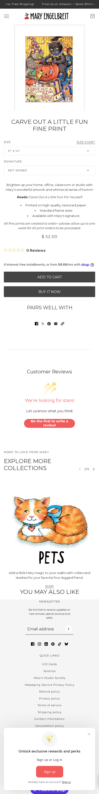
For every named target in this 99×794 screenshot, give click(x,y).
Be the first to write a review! (49, 423)
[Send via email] (55, 323)
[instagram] (39, 644)
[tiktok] (59, 644)
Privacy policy (49, 698)
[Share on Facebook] (36, 323)
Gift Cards (49, 664)
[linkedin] (46, 644)
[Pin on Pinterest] (49, 323)
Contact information (49, 719)
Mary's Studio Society (50, 678)
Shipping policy (50, 712)
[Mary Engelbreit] (49, 16)
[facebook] (32, 644)
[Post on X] (43, 324)
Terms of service (49, 705)
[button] (62, 323)
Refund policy (49, 691)
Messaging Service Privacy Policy (49, 685)
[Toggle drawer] (6, 16)
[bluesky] (66, 644)
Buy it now (49, 292)
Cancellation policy (49, 726)
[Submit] (68, 629)
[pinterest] (53, 644)
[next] (93, 469)
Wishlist (49, 671)
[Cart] (92, 16)
